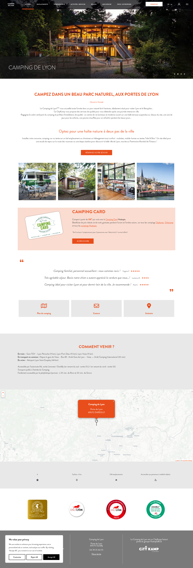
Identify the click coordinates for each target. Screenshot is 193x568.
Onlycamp (169, 222)
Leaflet (177, 461)
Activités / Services (78, 4)
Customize (17, 557)
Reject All (34, 557)
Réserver (154, 4)
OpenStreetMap (187, 461)
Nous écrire (96, 554)
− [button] (3, 395)
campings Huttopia (88, 225)
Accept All (51, 557)
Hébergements (59, 4)
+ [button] (3, 392)
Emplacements (42, 4)
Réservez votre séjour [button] (96, 152)
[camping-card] (44, 225)
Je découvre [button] (83, 241)
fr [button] (169, 4)
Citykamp (160, 222)
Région (94, 4)
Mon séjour (106, 4)
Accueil (28, 4)
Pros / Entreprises (124, 4)
